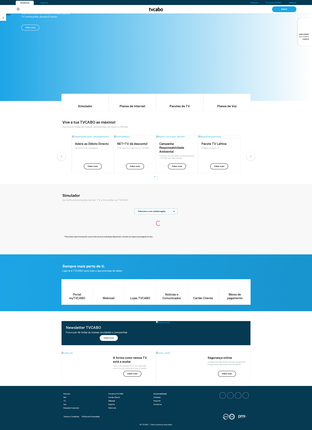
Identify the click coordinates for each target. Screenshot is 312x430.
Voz (64, 404)
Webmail (292, 3)
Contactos (157, 404)
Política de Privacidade (91, 417)
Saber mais (30, 27)
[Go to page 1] (154, 176)
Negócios (44, 3)
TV (64, 401)
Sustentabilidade (160, 394)
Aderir (284, 9)
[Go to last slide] (61, 156)
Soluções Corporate (71, 408)
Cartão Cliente (114, 397)
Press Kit (157, 401)
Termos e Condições (71, 417)
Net (64, 397)
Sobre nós (112, 408)
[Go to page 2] (157, 176)
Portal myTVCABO (273, 3)
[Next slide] (3, 18)
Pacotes (66, 394)
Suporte (111, 404)
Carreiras (157, 397)
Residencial (24, 3)
